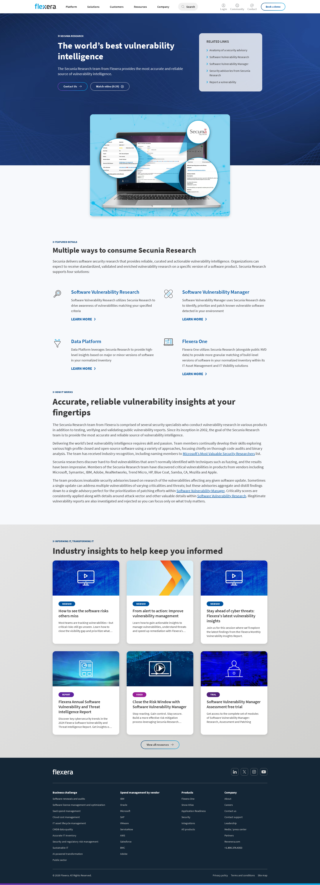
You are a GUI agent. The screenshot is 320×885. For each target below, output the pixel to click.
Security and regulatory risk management (75, 841)
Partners (229, 835)
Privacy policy (220, 875)
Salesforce (125, 841)
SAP (122, 817)
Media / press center (235, 829)
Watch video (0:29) (107, 86)
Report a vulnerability (222, 82)
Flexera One (194, 341)
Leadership (230, 823)
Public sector (60, 860)
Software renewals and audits (69, 798)
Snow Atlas (187, 805)
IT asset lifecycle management (69, 823)
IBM (122, 798)
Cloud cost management (66, 817)
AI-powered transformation (68, 853)
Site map (262, 875)
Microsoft (125, 811)
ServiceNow (126, 829)
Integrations (188, 823)
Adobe (123, 853)
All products (188, 829)
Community (237, 8)
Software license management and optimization (79, 805)
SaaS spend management (67, 811)
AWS (122, 835)
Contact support (233, 817)
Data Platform (86, 341)
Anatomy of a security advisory (228, 50)
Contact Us (70, 86)
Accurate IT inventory (64, 835)
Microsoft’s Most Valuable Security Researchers (219, 453)
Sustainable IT (60, 847)
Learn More (81, 319)
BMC (122, 847)
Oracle (123, 805)
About (227, 798)
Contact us (230, 811)
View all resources (158, 744)
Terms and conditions (243, 875)
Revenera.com (232, 841)
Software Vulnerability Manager (229, 64)
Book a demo (273, 6)
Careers (228, 805)
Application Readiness (193, 811)
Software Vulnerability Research (229, 57)
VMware (124, 823)
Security (185, 817)
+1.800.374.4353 (233, 847)
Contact (252, 8)
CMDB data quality (63, 829)
